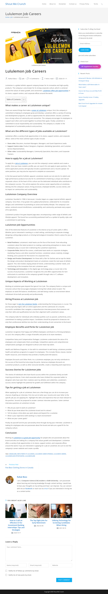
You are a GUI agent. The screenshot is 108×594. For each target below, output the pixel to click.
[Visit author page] (9, 480)
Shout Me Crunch (15, 4)
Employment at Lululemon (25, 454)
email (46, 489)
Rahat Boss (12, 79)
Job (12, 17)
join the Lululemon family (28, 304)
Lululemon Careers (60, 454)
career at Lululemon (39, 110)
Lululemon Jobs (30, 456)
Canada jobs (13, 454)
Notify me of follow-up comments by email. (24, 571)
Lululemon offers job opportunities (55, 91)
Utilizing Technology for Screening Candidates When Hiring (61, 522)
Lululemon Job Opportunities (14, 456)
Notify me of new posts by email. (20, 575)
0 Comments (34, 79)
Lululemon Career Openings (44, 454)
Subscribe (85, 50)
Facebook (28, 489)
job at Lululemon (22, 163)
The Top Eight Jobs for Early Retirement (38, 521)
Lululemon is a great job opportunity (26, 438)
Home (7, 17)
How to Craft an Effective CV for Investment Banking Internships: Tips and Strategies (16, 525)
